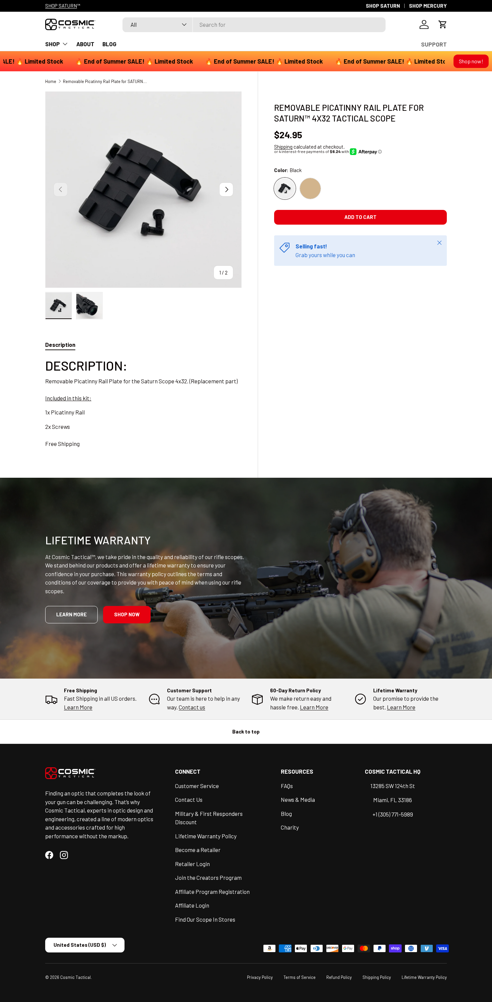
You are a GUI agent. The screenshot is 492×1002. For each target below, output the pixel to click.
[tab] (60, 344)
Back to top (246, 731)
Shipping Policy (376, 977)
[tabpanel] (143, 402)
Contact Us (188, 799)
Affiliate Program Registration (212, 891)
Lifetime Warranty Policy (206, 836)
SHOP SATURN (61, 6)
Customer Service (197, 785)
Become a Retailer (198, 849)
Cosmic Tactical (75, 977)
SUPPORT (434, 44)
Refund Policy (339, 977)
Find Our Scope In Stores (205, 919)
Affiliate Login (192, 905)
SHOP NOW (127, 614)
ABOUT (85, 44)
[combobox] (254, 24)
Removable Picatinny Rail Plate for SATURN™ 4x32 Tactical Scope (105, 81)
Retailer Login (192, 863)
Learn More (78, 707)
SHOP (52, 44)
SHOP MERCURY (428, 6)
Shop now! (471, 61)
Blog (286, 813)
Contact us (192, 707)
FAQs (287, 785)
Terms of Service (299, 977)
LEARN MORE (71, 614)
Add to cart (360, 217)
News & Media (298, 799)
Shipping (283, 147)
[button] (442, 24)
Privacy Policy (260, 977)
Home (50, 81)
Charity (290, 827)
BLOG (109, 44)
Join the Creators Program (208, 877)
